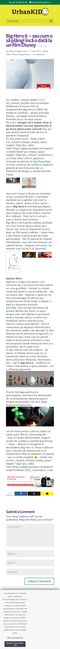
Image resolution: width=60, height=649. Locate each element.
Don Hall (11, 307)
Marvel (31, 314)
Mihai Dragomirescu (18, 51)
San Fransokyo (42, 161)
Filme (8, 54)
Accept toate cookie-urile (15, 644)
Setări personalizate (15, 638)
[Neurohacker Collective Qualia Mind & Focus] (30, 485)
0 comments (39, 54)
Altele (45, 51)
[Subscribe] (47, 494)
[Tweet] (34, 494)
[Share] (21, 494)
